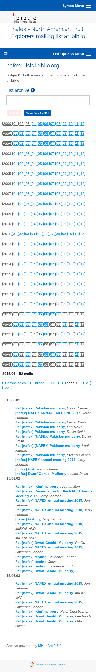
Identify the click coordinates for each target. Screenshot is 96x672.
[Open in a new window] (33, 90)
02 (21, 133)
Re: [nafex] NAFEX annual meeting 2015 (48, 500)
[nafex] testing (27, 519)
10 (71, 123)
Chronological (16, 383)
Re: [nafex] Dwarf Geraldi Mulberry (44, 543)
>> (7, 388)
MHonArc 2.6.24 (51, 646)
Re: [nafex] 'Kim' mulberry (36, 486)
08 (58, 123)
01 (15, 133)
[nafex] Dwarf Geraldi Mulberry (40, 474)
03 (28, 133)
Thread (39, 383)
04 (34, 123)
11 (77, 123)
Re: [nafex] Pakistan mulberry (40, 408)
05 (40, 123)
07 (52, 123)
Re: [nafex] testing (31, 557)
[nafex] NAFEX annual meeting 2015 (45, 460)
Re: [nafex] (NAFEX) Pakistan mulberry (47, 436)
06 (46, 123)
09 (65, 123)
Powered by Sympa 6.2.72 (51, 664)
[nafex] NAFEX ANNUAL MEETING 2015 (47, 413)
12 (82, 123)
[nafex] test (24, 469)
